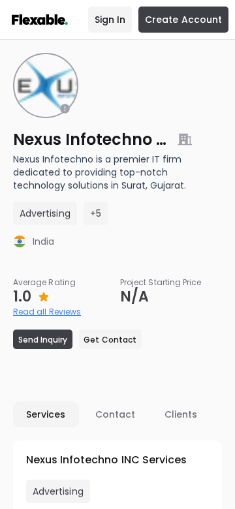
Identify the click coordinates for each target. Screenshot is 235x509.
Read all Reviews (47, 311)
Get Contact (110, 339)
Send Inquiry (43, 339)
